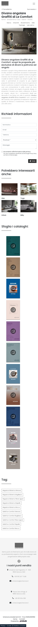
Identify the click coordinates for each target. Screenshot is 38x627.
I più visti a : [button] (31, 25)
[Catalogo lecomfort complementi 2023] (13, 246)
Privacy (3, 626)
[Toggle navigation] (34, 4)
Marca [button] (9, 23)
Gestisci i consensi (20, 626)
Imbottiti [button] (16, 23)
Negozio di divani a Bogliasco (12, 495)
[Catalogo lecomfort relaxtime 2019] (13, 310)
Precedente (7, 9)
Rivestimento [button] (25, 23)
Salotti (24, 20)
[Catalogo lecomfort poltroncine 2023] (13, 267)
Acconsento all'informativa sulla (17, 152)
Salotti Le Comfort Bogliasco (12, 516)
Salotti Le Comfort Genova (11, 511)
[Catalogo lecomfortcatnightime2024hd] (13, 416)
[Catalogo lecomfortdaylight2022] (13, 437)
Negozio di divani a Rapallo (11, 503)
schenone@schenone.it (20, 581)
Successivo (31, 9)
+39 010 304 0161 (20, 598)
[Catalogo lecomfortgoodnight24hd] (13, 373)
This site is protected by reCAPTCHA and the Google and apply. (20, 154)
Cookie (9, 626)
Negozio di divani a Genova (12, 490)
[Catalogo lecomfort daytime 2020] (13, 459)
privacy (28, 152)
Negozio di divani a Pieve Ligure (13, 499)
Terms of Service (10, 155)
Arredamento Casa (13, 20)
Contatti (22, 619)
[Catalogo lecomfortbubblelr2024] (13, 352)
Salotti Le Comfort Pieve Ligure (13, 520)
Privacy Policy (33, 153)
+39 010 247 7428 (20, 577)
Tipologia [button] (22, 25)
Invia (33, 161)
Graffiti (30, 20)
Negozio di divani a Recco (11, 507)
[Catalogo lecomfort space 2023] (13, 331)
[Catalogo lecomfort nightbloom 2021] (13, 288)
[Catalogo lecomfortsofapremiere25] (13, 395)
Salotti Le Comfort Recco (11, 528)
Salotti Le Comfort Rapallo (11, 524)
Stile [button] (33, 23)
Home (3, 20)
